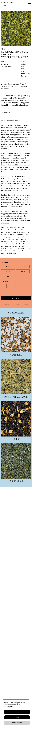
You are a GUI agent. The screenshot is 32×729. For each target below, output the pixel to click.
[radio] (8, 266)
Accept (17, 712)
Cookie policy (8, 707)
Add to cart (16, 298)
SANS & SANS (7, 2)
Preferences (17, 723)
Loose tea (5, 263)
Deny (17, 717)
